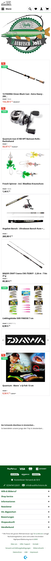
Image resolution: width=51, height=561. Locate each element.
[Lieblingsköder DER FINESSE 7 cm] (25, 300)
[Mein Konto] (41, 9)
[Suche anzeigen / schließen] (29, 9)
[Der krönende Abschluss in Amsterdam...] (25, 409)
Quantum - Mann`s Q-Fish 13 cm (18, 385)
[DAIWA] (25, 339)
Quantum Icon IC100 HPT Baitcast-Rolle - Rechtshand (21, 140)
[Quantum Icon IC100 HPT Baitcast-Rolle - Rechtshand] (25, 120)
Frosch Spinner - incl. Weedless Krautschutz (23, 184)
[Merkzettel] (35, 9)
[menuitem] (6, 9)
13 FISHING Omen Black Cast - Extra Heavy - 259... (22, 95)
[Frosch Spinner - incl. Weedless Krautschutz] (25, 165)
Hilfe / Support (25, 544)
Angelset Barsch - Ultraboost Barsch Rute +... (23, 228)
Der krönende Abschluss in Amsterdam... (18, 425)
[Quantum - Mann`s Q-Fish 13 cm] (25, 367)
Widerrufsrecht (38, 548)
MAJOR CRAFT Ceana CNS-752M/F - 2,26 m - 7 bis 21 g (24, 274)
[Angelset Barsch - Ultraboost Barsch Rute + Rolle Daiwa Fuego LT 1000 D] (25, 210)
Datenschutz (17, 552)
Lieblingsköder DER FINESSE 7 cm (17, 318)
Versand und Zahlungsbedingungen (18, 548)
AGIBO (35, 539)
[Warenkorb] (47, 9)
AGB (25, 552)
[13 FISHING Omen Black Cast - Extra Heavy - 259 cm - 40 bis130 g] (25, 75)
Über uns (14, 544)
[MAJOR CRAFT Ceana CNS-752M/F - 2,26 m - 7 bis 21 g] (25, 255)
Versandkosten (38, 534)
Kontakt (35, 544)
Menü (8, 8)
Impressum (34, 552)
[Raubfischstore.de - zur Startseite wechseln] (6, 3)
